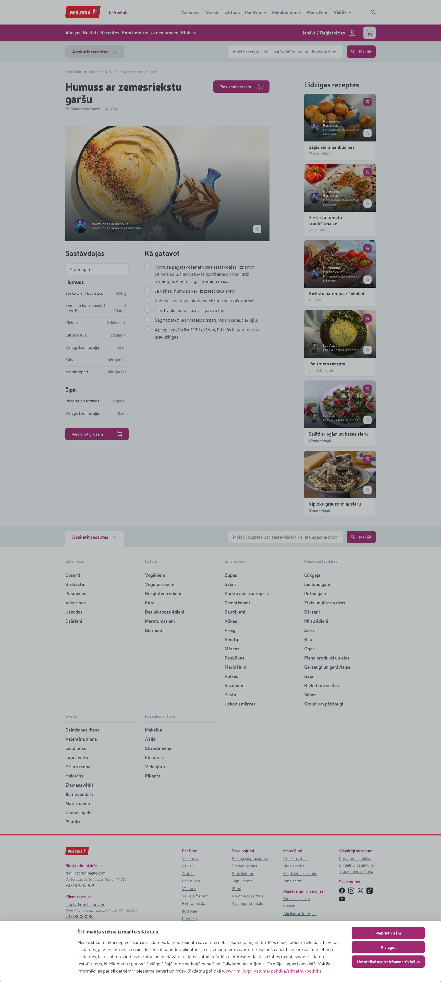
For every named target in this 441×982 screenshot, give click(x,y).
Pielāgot (388, 947)
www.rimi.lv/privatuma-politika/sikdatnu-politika (272, 971)
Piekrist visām (388, 933)
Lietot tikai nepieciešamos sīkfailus (388, 961)
